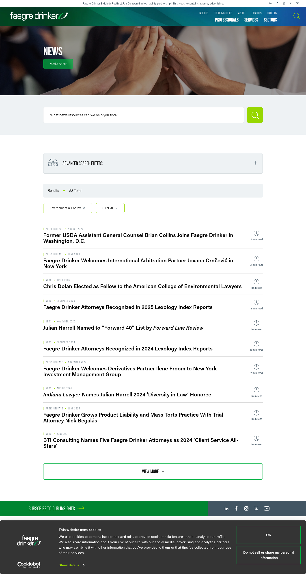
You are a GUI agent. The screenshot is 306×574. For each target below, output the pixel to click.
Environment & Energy (65, 208)
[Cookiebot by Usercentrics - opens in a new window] (29, 565)
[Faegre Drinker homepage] (39, 16)
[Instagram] (284, 3)
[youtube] (297, 3)
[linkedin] (270, 3)
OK (268, 535)
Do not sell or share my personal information (268, 554)
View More (150, 471)
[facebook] (277, 3)
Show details (69, 565)
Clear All (108, 208)
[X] (290, 3)
